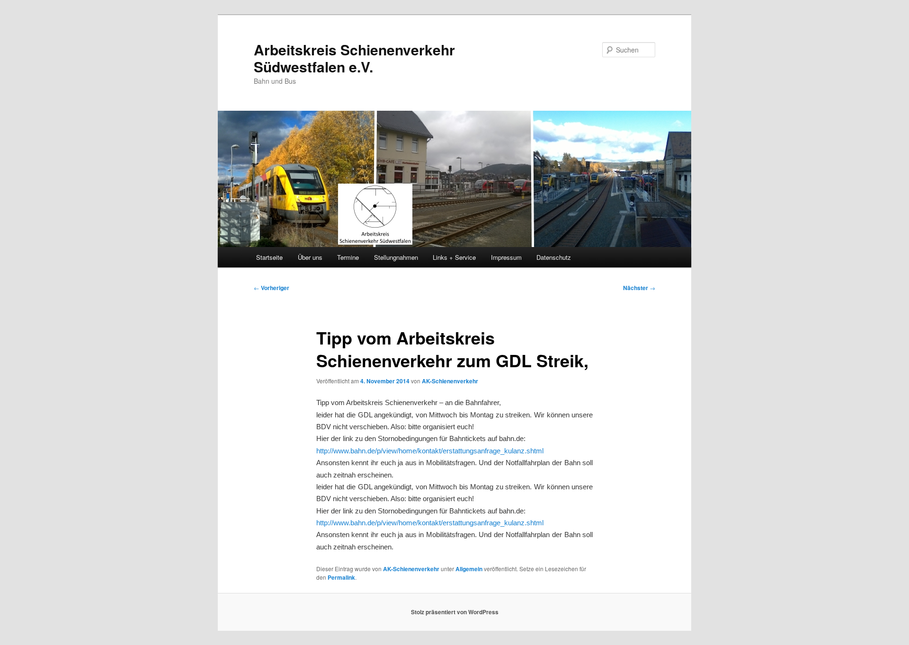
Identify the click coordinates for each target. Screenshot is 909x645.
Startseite (269, 257)
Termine (348, 257)
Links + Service (454, 257)
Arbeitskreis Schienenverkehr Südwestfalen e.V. (354, 58)
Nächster (639, 287)
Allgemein (468, 569)
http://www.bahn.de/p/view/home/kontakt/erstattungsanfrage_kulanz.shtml (430, 451)
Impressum (506, 257)
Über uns (310, 257)
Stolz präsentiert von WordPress (455, 612)
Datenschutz (553, 257)
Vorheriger (271, 287)
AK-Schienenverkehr (450, 381)
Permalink (341, 577)
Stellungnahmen (396, 257)
